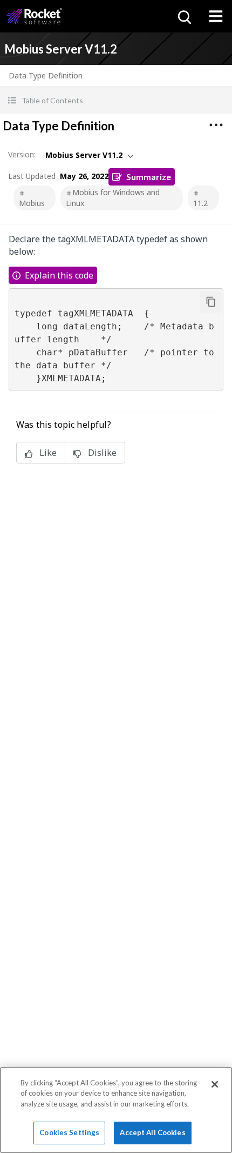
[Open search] (183, 16)
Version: (22, 154)
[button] (116, 100)
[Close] (215, 1084)
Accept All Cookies (152, 1132)
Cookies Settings (69, 1132)
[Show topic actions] (216, 125)
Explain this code (59, 275)
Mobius (32, 203)
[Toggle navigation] (216, 16)
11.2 (200, 203)
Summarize (148, 176)
